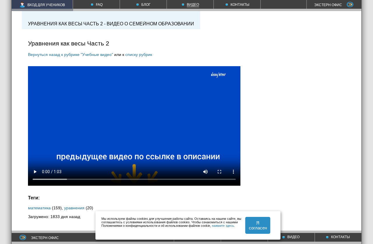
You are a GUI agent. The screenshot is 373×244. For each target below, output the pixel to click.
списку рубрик (138, 54)
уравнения (74, 208)
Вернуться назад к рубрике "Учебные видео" (70, 54)
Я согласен (258, 225)
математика (39, 208)
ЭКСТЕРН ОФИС (328, 5)
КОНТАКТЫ (340, 237)
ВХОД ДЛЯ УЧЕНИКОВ (46, 5)
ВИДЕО (293, 237)
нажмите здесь (223, 225)
